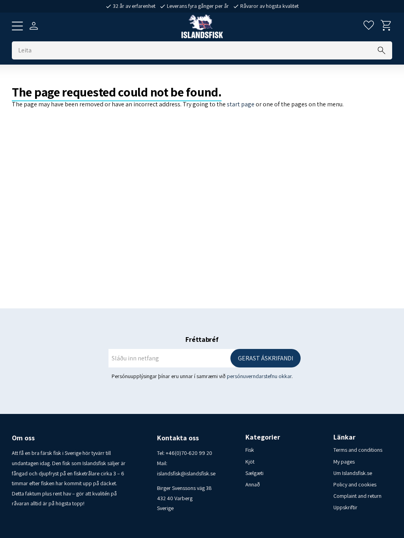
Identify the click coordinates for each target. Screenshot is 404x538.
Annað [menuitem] (252, 484)
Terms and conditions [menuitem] (357, 449)
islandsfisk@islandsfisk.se (186, 473)
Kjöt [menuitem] (249, 461)
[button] (17, 26)
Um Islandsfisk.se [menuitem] (352, 473)
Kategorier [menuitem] (262, 437)
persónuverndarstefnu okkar (259, 376)
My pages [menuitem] (344, 461)
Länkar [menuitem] (344, 437)
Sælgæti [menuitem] (254, 473)
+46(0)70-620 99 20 (189, 452)
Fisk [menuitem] (249, 449)
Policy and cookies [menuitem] (354, 484)
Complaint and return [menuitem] (357, 495)
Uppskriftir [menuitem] (345, 507)
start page (240, 104)
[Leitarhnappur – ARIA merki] (381, 50)
